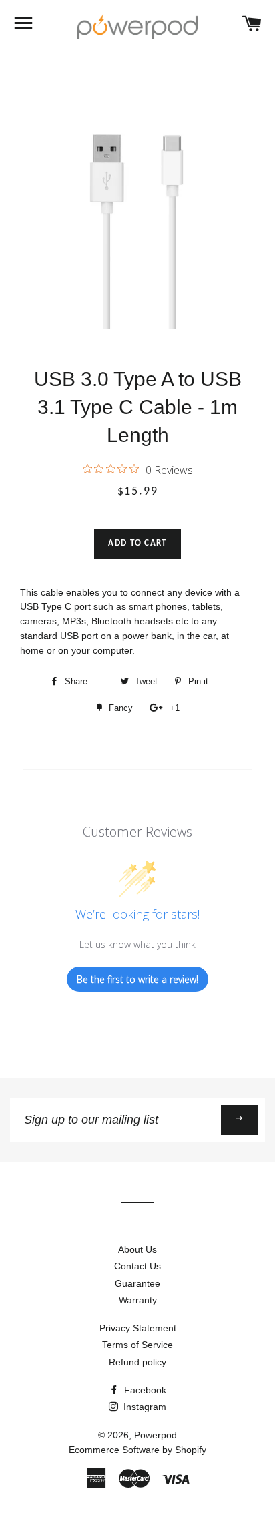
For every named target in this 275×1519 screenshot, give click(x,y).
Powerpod (155, 1435)
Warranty (138, 1300)
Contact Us (137, 1266)
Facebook (143, 1390)
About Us (137, 1249)
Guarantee (137, 1283)
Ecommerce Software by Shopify (137, 1449)
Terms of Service (137, 1344)
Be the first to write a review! (137, 979)
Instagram (143, 1406)
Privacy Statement (137, 1328)
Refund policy (137, 1362)
